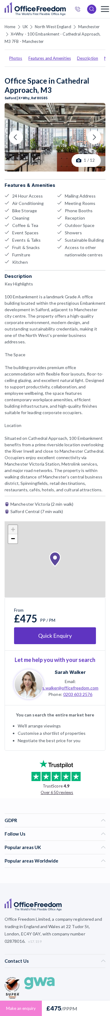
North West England (53, 26)
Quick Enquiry (55, 635)
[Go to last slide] (16, 137)
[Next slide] (94, 137)
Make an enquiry (21, 1008)
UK (25, 26)
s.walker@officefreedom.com (70, 687)
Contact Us (17, 961)
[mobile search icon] (91, 9)
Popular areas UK (23, 847)
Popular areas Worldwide (31, 860)
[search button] (65, 9)
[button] (55, 559)
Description (87, 58)
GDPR (11, 820)
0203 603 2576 (77, 694)
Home (10, 26)
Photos (15, 58)
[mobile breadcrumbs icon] (105, 9)
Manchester (89, 26)
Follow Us (15, 834)
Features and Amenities (49, 58)
